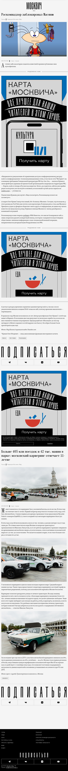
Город (3, 19)
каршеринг (5, 678)
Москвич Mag (10, 765)
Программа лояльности (43, 742)
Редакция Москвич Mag (14, 19)
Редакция (39, 732)
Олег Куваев (13, 338)
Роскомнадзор (22, 338)
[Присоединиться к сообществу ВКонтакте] (26, 362)
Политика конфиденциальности (46, 737)
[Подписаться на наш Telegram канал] (9, 362)
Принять (18, 443)
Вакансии (39, 735)
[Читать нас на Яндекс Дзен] (42, 362)
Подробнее (50, 443)
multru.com (5, 191)
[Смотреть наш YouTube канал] (58, 362)
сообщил (26, 215)
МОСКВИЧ (34, 6)
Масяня (4, 338)
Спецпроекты (40, 740)
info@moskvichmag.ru (12, 767)
